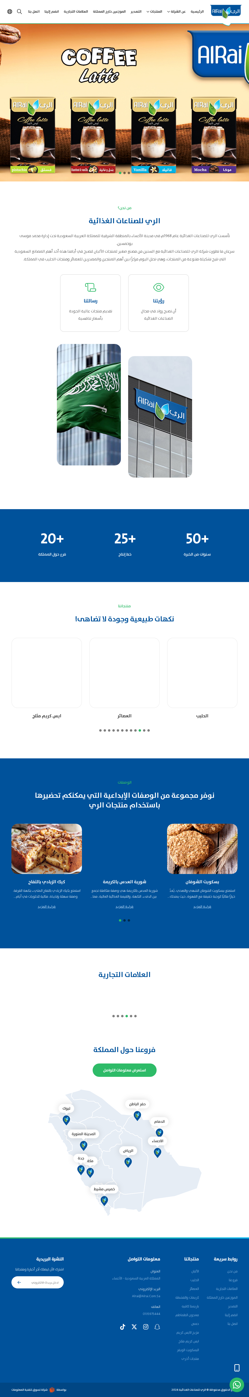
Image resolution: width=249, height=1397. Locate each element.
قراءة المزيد (202, 906)
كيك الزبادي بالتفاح (46, 882)
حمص (195, 1324)
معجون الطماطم (187, 1315)
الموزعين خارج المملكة (109, 11)
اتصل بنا (34, 11)
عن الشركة (178, 11)
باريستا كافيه (190, 1306)
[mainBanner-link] (124, 102)
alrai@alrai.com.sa (146, 1296)
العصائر (124, 716)
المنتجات (156, 11)
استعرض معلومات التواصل (124, 1070)
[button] (129, 173)
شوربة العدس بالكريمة (124, 882)
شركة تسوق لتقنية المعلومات (29, 1390)
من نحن (232, 1271)
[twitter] (134, 1327)
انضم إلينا (51, 11)
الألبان (195, 1271)
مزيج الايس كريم (187, 1332)
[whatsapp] (237, 1385)
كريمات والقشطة (187, 1297)
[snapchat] (157, 1327)
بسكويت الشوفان (202, 882)
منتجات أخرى (190, 1359)
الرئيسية (197, 11)
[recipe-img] (202, 849)
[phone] (237, 1368)
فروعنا (233, 1280)
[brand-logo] (214, 996)
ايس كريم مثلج (46, 716)
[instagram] (145, 1327)
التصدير (136, 11)
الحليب (202, 716)
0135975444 (151, 1314)
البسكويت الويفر (188, 1350)
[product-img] (202, 673)
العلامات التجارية (76, 11)
